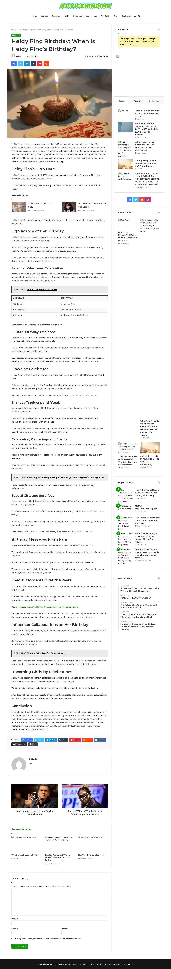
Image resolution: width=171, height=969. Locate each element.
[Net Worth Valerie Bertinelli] (93, 844)
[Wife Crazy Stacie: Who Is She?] (19, 207)
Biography (24, 29)
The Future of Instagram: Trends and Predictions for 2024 (147, 521)
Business (44, 16)
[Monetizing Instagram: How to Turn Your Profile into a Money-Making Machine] (125, 556)
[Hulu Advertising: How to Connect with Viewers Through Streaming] (125, 496)
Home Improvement (81, 16)
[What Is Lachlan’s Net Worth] (26, 844)
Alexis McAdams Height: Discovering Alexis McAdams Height (49, 607)
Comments (154, 101)
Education (56, 16)
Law (95, 16)
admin (18, 56)
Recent (121, 101)
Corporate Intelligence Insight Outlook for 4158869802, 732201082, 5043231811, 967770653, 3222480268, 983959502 (147, 179)
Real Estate (105, 16)
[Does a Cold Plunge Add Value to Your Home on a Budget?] (125, 114)
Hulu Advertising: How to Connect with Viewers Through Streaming (147, 493)
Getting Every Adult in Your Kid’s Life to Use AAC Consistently (146, 163)
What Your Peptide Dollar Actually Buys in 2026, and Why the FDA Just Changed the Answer (146, 129)
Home (34, 16)
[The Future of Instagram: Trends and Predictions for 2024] (125, 523)
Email (14, 929)
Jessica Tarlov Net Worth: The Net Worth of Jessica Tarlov (57, 857)
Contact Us (126, 16)
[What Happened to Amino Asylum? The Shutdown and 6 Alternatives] (125, 149)
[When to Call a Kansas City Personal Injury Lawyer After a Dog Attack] (125, 539)
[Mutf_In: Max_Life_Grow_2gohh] (125, 510)
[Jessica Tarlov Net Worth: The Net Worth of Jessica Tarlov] (59, 844)
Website (64, 929)
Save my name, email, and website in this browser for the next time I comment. (47, 939)
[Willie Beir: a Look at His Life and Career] (69, 207)
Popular (137, 101)
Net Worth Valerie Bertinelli (91, 855)
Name (14, 919)
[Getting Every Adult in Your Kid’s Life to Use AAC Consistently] (125, 164)
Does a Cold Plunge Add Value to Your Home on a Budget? (147, 114)
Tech (116, 16)
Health (66, 16)
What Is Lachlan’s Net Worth (25, 855)
